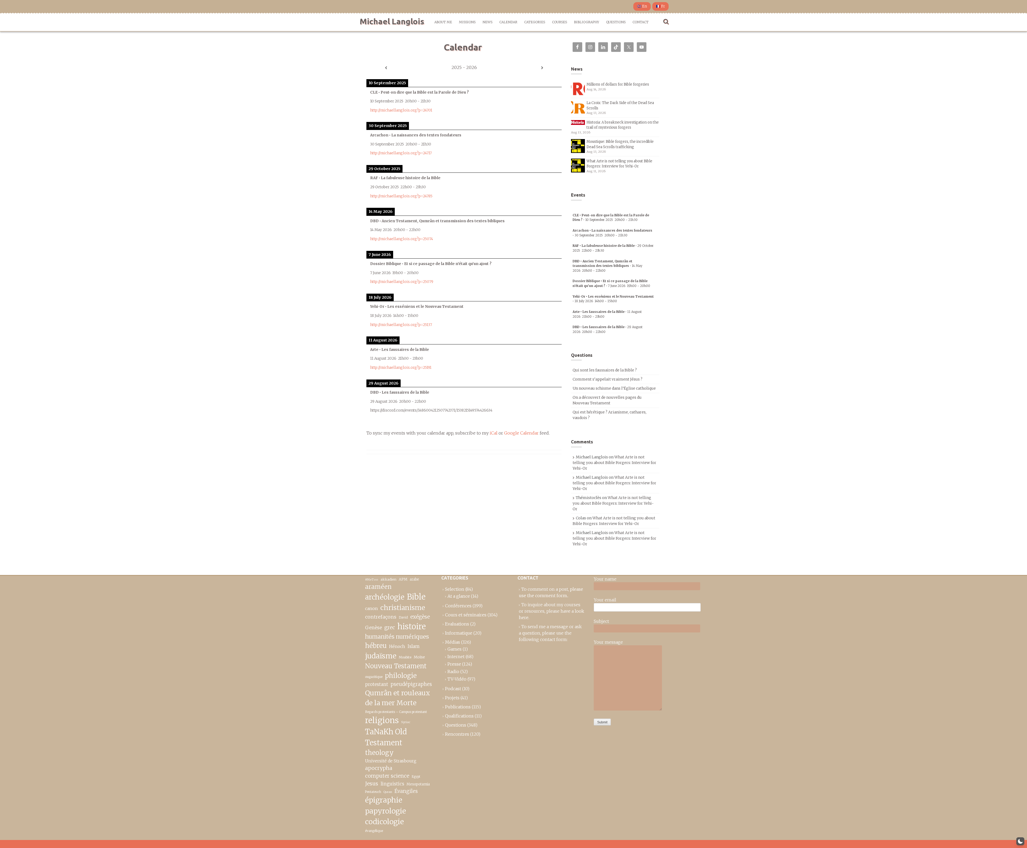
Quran (388, 792)
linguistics (392, 784)
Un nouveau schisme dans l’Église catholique (614, 388)
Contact (641, 22)
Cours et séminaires (465, 614)
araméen (378, 586)
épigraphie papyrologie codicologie (385, 811)
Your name (605, 579)
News (487, 22)
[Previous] (385, 68)
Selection (454, 589)
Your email (605, 600)
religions (382, 720)
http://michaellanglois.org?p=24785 (401, 196)
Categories (534, 22)
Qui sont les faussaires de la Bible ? (605, 370)
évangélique (374, 831)
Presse (454, 664)
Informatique (458, 633)
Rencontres (457, 734)
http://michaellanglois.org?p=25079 (401, 281)
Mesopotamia (418, 784)
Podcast (453, 688)
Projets (452, 697)
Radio (453, 671)
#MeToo (371, 579)
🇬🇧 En (642, 6)
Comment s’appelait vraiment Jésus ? (607, 379)
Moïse (419, 657)
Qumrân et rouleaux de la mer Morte (397, 698)
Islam (414, 646)
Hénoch (397, 646)
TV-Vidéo (456, 679)
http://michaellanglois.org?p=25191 (400, 367)
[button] (1020, 841)
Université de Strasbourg (390, 760)
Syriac (405, 722)
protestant (376, 684)
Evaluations (457, 624)
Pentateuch (373, 792)
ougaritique (373, 677)
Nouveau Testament (396, 666)
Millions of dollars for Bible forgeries (618, 84)
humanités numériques (397, 636)
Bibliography (586, 22)
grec (389, 627)
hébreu (376, 646)
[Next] (542, 68)
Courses (559, 22)
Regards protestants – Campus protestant (396, 712)
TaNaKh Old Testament (386, 737)
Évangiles (406, 791)
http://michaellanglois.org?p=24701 (401, 110)
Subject (601, 621)
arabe (414, 579)
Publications (458, 706)
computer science (387, 776)
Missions (467, 22)
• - (607, 266)
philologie (401, 676)
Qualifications (459, 716)
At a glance (458, 596)
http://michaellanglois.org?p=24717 (401, 153)
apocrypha (378, 768)
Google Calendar (521, 433)
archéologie (384, 597)
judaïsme (380, 655)
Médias (452, 642)
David (403, 617)
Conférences (458, 605)
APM (403, 579)
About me (443, 22)
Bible (416, 597)
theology (379, 753)
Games (454, 649)
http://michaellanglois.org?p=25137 (401, 325)
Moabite (405, 657)
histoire (411, 626)
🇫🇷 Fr (660, 6)
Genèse (373, 628)
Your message (608, 642)
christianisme (402, 607)
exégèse (420, 616)
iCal (493, 433)
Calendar (508, 22)
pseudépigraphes (411, 684)
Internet (456, 656)
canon (371, 608)
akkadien (388, 579)
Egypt (416, 776)
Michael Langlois (392, 21)
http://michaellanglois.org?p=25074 (401, 239)
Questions (616, 22)
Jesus (371, 783)
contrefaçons (380, 617)
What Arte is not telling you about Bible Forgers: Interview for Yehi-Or (614, 463)
